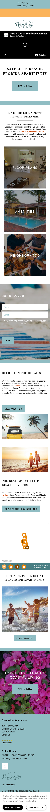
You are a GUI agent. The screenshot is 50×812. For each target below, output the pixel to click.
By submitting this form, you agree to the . (26, 322)
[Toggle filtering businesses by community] (24, 566)
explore (5, 495)
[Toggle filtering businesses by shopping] (10, 566)
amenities (18, 385)
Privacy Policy (8, 784)
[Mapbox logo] (6, 560)
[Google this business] (5, 766)
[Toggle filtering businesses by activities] (17, 566)
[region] (25, 802)
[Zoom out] (47, 529)
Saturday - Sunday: (10, 758)
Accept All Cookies (12, 807)
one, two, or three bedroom (32, 131)
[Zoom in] (47, 525)
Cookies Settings (36, 807)
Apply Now (25, 86)
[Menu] (4, 13)
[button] (25, 542)
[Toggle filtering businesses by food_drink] (4, 566)
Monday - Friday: (9, 754)
